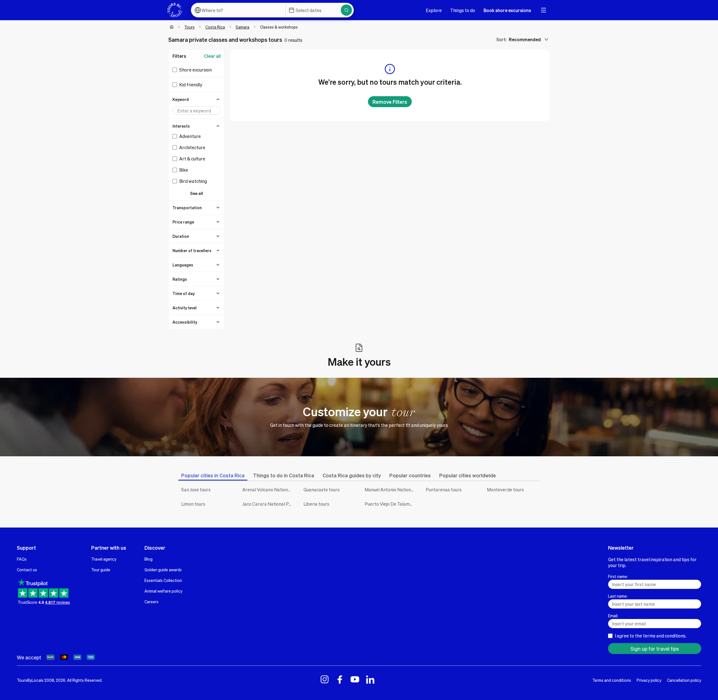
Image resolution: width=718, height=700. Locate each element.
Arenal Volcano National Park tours (268, 489)
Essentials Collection (163, 580)
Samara (242, 26)
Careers (151, 601)
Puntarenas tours (444, 489)
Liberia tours (316, 504)
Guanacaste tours (321, 489)
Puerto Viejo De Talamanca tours (391, 504)
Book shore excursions (507, 10)
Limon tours (193, 504)
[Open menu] (544, 10)
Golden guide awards (163, 569)
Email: (613, 615)
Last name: (617, 595)
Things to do (462, 10)
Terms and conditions (611, 680)
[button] (196, 99)
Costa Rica (215, 26)
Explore (434, 10)
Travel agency (103, 558)
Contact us (27, 569)
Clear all (212, 56)
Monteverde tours (505, 489)
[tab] (212, 475)
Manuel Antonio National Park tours (391, 489)
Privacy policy (649, 680)
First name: (618, 576)
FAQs (22, 558)
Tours (189, 26)
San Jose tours (196, 489)
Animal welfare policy (163, 590)
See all (196, 193)
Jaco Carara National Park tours (268, 504)
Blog (148, 558)
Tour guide (100, 569)
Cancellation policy (684, 680)
